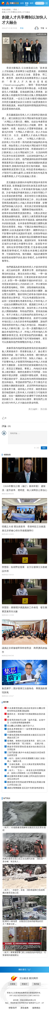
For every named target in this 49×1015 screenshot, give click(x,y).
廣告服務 (24, 1008)
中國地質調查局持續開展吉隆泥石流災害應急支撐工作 (26, 736)
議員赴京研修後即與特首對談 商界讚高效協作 (24, 650)
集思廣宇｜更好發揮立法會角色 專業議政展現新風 (24, 690)
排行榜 (5, 702)
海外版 (36, 984)
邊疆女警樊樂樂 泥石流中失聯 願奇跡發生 (25, 788)
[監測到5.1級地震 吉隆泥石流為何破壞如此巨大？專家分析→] (24, 907)
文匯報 (12, 984)
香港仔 (24, 984)
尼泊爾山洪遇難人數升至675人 (20, 726)
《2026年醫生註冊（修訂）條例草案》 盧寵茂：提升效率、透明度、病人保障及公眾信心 (24, 488)
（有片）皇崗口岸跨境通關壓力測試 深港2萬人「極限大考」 (26, 759)
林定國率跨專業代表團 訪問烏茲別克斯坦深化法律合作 (26, 777)
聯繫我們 (13, 1008)
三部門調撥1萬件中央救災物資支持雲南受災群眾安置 (26, 753)
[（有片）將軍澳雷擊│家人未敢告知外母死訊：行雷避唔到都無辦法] (24, 939)
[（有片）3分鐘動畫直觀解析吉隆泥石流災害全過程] (24, 813)
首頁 (22, 3)
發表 (44, 448)
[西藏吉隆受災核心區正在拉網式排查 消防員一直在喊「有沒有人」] (24, 845)
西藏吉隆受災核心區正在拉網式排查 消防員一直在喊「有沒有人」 (24, 860)
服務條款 (36, 1008)
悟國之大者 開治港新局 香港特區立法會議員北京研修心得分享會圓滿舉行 (23, 528)
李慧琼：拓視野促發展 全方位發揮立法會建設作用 (24, 569)
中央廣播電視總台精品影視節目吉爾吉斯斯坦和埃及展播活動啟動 (26, 709)
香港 (27, 3)
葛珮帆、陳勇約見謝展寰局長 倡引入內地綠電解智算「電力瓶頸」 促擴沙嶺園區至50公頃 (26, 742)
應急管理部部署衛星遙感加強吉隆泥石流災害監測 (26, 748)
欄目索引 (22, 969)
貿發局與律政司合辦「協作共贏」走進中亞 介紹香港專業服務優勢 (26, 721)
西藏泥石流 (14, 3)
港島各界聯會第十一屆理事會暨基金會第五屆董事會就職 (26, 730)
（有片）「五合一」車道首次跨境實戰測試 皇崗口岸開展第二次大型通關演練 (26, 771)
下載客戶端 (39, 3)
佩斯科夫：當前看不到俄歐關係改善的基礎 (26, 715)
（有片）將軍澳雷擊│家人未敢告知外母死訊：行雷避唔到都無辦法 (24, 953)
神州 (31, 3)
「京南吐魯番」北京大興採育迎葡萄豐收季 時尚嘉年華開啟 (26, 765)
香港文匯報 (6, 10)
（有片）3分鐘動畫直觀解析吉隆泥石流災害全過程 (24, 828)
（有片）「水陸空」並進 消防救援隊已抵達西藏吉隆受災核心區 (24, 891)
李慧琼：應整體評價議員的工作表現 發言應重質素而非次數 (24, 609)
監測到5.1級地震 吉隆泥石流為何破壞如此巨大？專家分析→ (23, 922)
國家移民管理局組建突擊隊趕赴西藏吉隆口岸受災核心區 (26, 783)
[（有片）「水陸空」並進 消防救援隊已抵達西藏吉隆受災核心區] (24, 876)
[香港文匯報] (3, 3)
